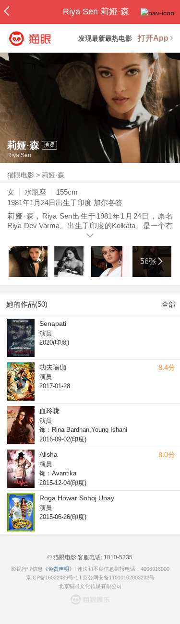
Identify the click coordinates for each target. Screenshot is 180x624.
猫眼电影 (20, 175)
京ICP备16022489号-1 (52, 577)
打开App (153, 38)
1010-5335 (117, 557)
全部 (168, 304)
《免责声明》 (58, 569)
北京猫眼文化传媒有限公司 (90, 586)
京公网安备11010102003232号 (119, 577)
